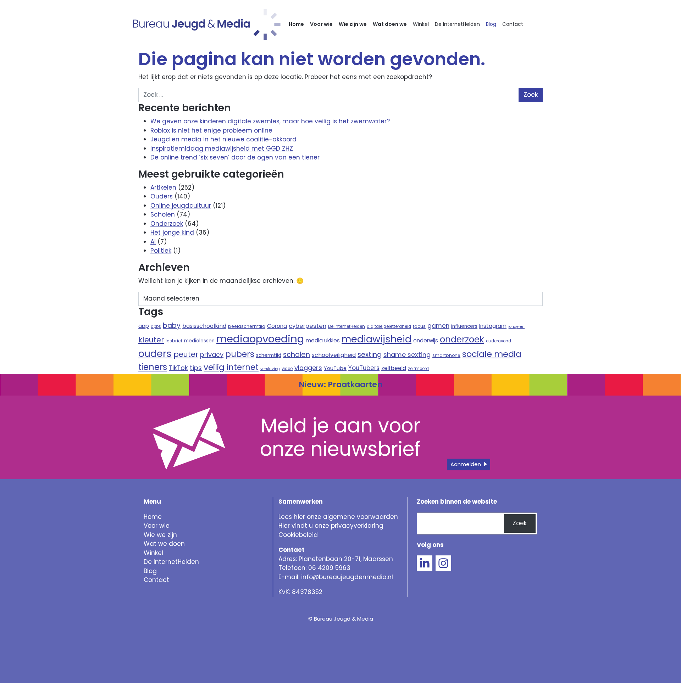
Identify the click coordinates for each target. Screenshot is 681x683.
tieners (152, 367)
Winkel (421, 24)
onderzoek (462, 339)
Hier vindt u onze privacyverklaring (330, 525)
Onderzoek (166, 223)
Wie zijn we (353, 24)
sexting (370, 354)
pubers (239, 354)
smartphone (446, 355)
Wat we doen (164, 543)
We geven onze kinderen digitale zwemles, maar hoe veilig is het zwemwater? (270, 121)
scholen (296, 354)
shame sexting (407, 354)
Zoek (520, 523)
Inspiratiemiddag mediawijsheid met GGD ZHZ (221, 148)
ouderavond (498, 341)
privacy (211, 354)
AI (153, 241)
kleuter (151, 340)
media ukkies (323, 340)
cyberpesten (307, 326)
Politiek (160, 250)
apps (156, 326)
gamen (438, 325)
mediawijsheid (376, 339)
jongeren (516, 326)
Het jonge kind (172, 232)
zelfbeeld (393, 368)
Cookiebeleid (298, 535)
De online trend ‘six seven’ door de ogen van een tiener (235, 157)
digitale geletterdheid (389, 326)
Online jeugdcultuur (180, 205)
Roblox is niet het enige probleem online (211, 130)
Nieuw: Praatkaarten (340, 384)
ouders (155, 353)
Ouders (161, 196)
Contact (512, 24)
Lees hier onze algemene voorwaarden (338, 517)
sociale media (491, 354)
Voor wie (321, 24)
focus (419, 326)
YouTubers (364, 368)
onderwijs (425, 340)
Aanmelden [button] (465, 464)
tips (196, 367)
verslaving (270, 368)
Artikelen (163, 187)
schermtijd (268, 355)
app (143, 326)
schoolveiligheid (334, 355)
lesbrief (174, 341)
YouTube (335, 368)
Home (296, 24)
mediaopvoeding (260, 338)
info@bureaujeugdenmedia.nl (347, 577)
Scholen (162, 214)
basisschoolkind (204, 326)
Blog (491, 24)
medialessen (199, 340)
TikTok (178, 367)
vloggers (308, 367)
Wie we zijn (160, 535)
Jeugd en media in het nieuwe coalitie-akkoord (223, 139)
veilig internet (231, 367)
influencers (464, 326)
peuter (185, 354)
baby (172, 325)
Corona (277, 326)
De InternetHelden (457, 24)
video (287, 368)
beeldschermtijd (246, 326)
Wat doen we (390, 24)
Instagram (492, 326)
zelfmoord (418, 368)
